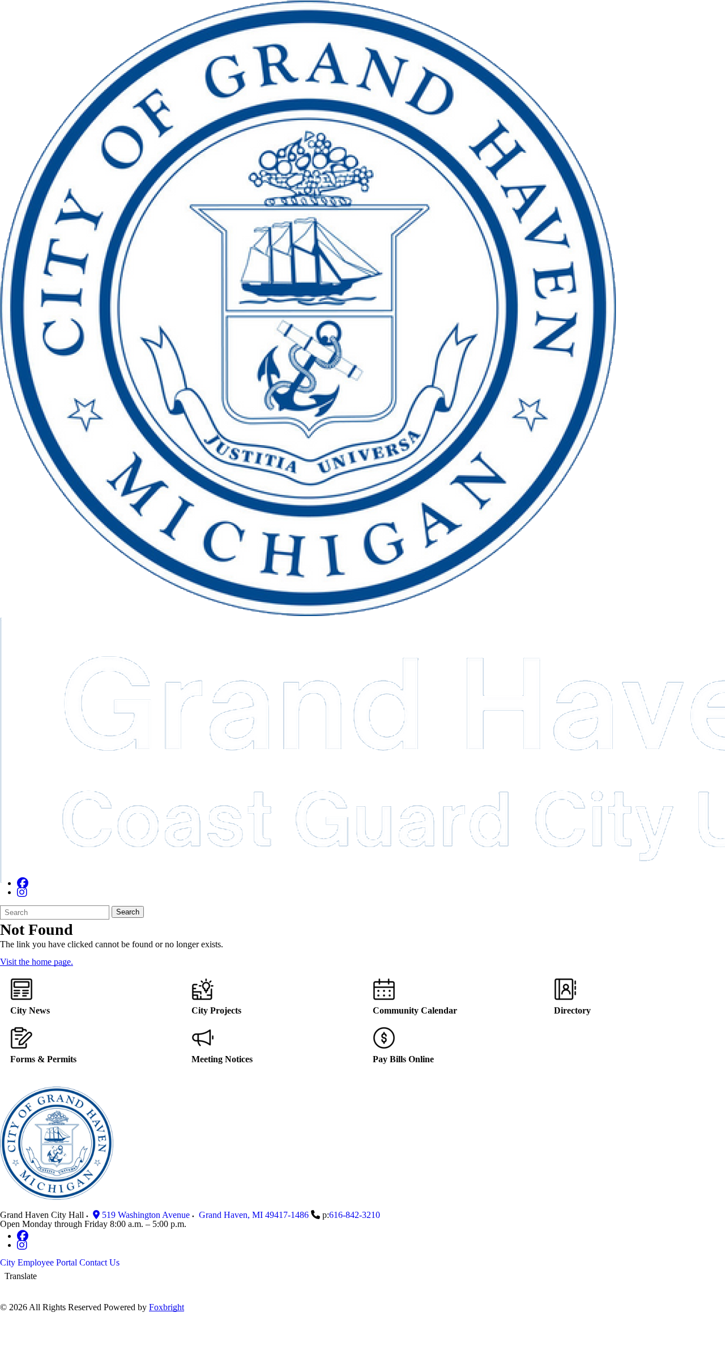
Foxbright (166, 1307)
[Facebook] (22, 883)
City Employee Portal (38, 1262)
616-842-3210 (354, 1215)
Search (127, 912)
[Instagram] (22, 892)
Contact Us (99, 1262)
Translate (21, 1276)
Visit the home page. (36, 962)
